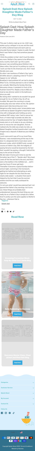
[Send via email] (10, 211)
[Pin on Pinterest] (7, 211)
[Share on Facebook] (2, 211)
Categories (4, 382)
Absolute (21, 448)
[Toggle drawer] (2, 3)
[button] (13, 211)
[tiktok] (13, 413)
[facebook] (2, 413)
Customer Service (7, 388)
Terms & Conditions (26, 446)
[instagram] (6, 413)
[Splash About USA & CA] (17, 4)
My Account (5, 398)
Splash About (5, 393)
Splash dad (6, 204)
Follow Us (4, 409)
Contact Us (4, 404)
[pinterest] (9, 413)
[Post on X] (5, 211)
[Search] (29, 4)
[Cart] (33, 4)
